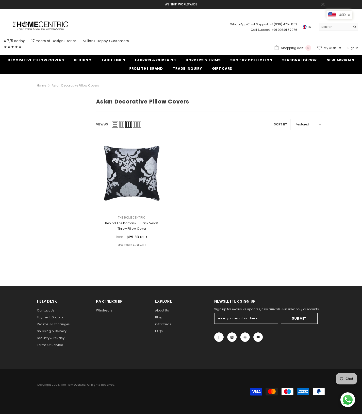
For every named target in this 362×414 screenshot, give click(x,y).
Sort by (280, 124)
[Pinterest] (245, 337)
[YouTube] (258, 337)
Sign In (352, 48)
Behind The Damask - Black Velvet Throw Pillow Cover (132, 226)
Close (323, 4)
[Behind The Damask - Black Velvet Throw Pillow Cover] (131, 173)
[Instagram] (232, 337)
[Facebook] (219, 337)
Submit (299, 318)
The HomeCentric (132, 217)
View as (102, 124)
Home (41, 85)
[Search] (338, 27)
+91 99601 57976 (284, 30)
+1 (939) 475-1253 (283, 24)
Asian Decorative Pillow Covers (75, 85)
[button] (115, 124)
